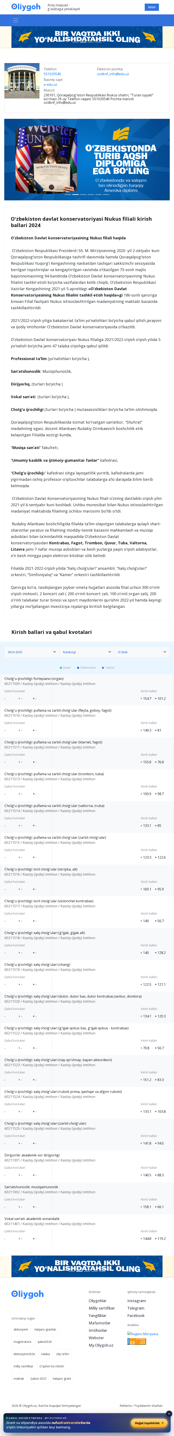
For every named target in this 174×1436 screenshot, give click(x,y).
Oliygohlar (98, 1300)
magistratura (22, 1342)
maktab (19, 1378)
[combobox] (31, 652)
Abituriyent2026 (24, 1354)
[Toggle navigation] (16, 20)
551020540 (52, 74)
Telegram (136, 1308)
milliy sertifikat (23, 1366)
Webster (96, 1337)
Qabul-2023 (38, 1378)
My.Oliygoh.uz (101, 1345)
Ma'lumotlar (100, 1322)
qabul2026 (45, 1342)
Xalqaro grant (62, 1378)
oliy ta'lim (62, 1354)
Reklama (126, 1406)
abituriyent (21, 1329)
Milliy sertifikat (102, 1308)
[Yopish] (169, 1414)
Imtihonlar (98, 1330)
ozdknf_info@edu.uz (113, 74)
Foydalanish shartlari (148, 1406)
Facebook (136, 1315)
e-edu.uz (50, 85)
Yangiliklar (97, 1315)
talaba (45, 1354)
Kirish (152, 7)
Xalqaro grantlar (45, 1329)
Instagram (136, 1300)
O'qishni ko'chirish (51, 1366)
